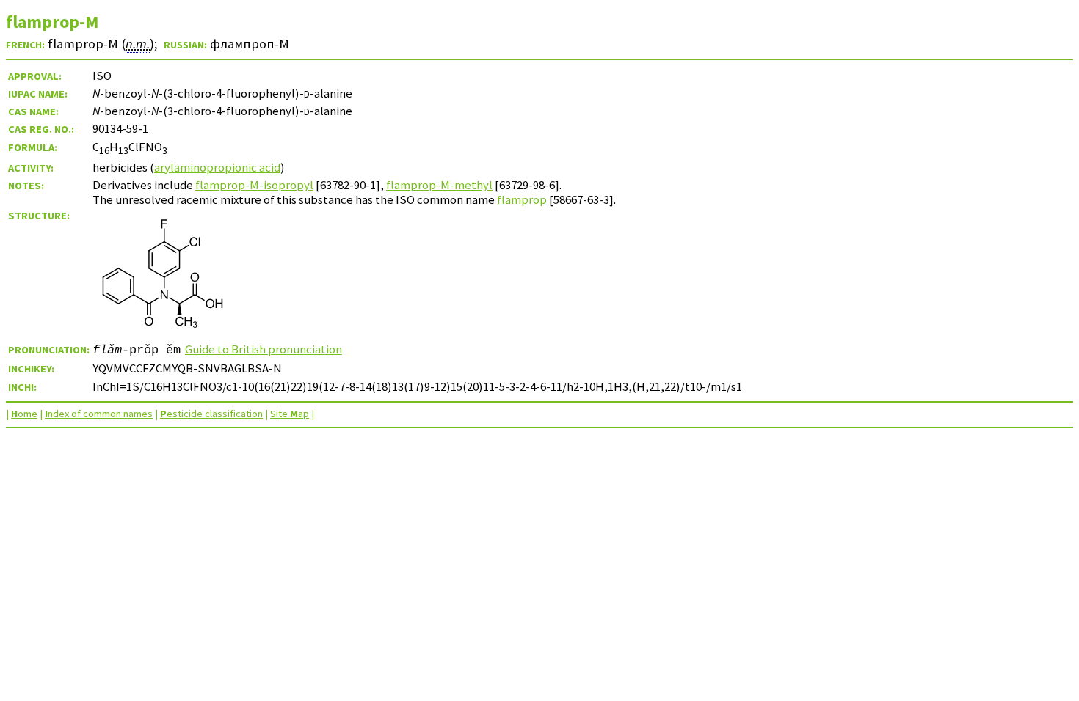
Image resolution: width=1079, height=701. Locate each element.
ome (24, 413)
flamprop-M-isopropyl (254, 185)
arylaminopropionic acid (217, 167)
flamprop (522, 199)
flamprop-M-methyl (439, 185)
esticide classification (211, 413)
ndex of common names (99, 413)
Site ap (289, 413)
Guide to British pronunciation (263, 349)
